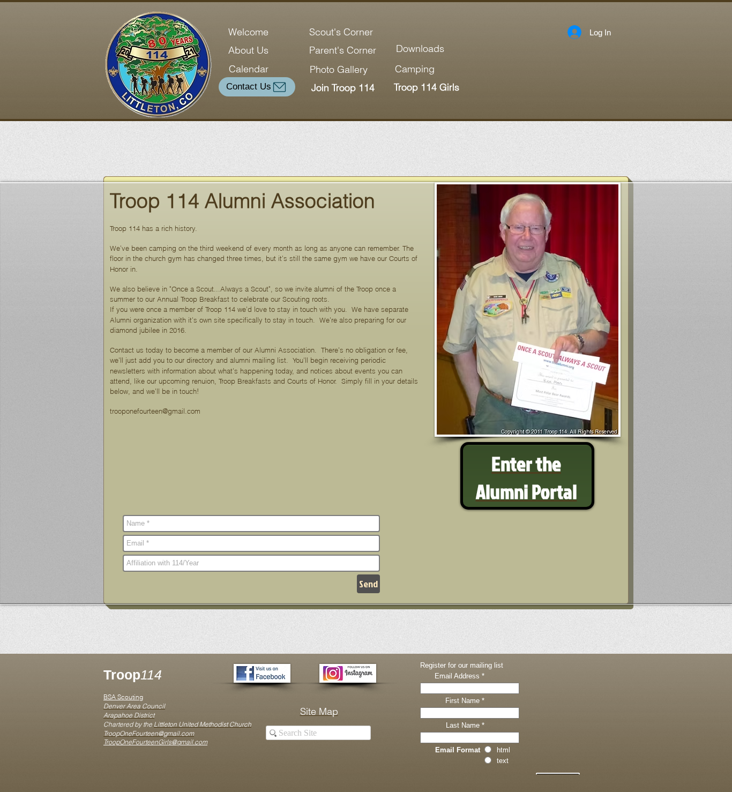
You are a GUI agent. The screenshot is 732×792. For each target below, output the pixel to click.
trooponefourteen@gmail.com (155, 411)
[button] (528, 309)
